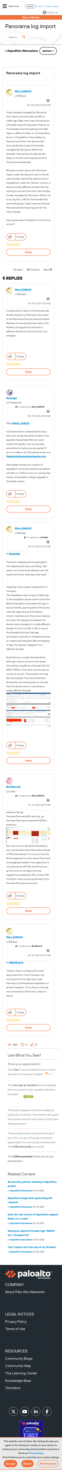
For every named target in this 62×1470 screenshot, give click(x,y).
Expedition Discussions (22, 50)
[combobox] (16, 37)
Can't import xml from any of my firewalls (32, 1247)
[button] (10, 1463)
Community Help (18, 1366)
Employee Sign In (52, 6)
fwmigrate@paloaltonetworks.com (26, 456)
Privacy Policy (35, 1453)
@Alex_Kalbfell (20, 423)
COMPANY (14, 1284)
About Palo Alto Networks (25, 1292)
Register (30, 6)
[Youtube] (24, 1411)
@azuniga (14, 553)
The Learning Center (21, 1373)
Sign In (40, 6)
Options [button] (46, 51)
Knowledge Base (18, 1380)
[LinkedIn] (35, 1411)
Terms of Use (15, 1329)
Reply (28, 252)
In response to (31, 407)
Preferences (48, 1463)
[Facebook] (47, 1411)
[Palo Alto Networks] (31, 1274)
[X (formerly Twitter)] (13, 1411)
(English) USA (52, 12)
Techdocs (12, 1388)
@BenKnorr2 (16, 962)
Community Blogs (18, 1358)
